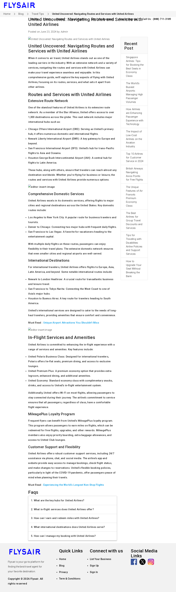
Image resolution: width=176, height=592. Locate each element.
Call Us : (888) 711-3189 (156, 19)
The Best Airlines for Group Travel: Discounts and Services (134, 221)
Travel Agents (77, 19)
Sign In (94, 572)
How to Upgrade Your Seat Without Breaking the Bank (133, 269)
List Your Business (102, 19)
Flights (60, 19)
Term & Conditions (69, 578)
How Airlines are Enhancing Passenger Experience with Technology (134, 117)
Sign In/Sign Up (128, 19)
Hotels (47, 19)
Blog (21, 14)
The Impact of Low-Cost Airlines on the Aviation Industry (134, 139)
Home (34, 19)
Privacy (63, 572)
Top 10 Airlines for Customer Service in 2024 (134, 157)
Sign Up (94, 565)
